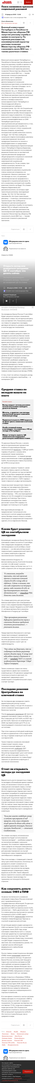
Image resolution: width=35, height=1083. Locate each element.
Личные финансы (19, 1038)
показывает (16, 955)
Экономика (5, 1034)
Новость (8, 1032)
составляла (27, 458)
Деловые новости (7, 1041)
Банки (13, 1034)
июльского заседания (15, 714)
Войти (28, 2)
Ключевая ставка (7, 1038)
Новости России (22, 1043)
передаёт (14, 658)
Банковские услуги (7, 1036)
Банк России (18, 1036)
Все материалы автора (9, 23)
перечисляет (20, 917)
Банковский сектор (22, 1034)
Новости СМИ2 (7, 255)
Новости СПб (18, 1041)
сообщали (18, 748)
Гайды (3, 1045)
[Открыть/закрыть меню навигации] (18, 2)
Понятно (27, 1071)
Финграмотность (13, 1045)
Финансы (23, 1032)
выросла (17, 450)
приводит (24, 593)
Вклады (16, 1032)
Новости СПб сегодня (8, 1043)
